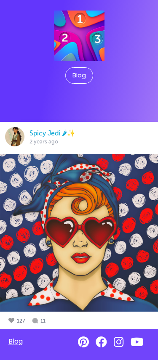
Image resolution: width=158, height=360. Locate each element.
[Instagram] (119, 342)
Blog (79, 75)
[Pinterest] (83, 342)
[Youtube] (137, 342)
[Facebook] (101, 342)
